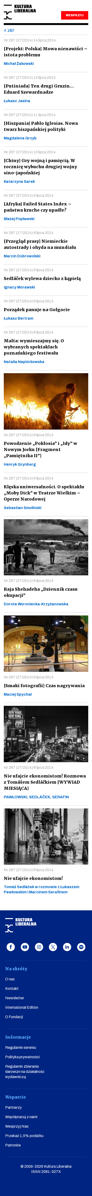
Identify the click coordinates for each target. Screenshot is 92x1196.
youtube (25, 947)
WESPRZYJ (74, 15)
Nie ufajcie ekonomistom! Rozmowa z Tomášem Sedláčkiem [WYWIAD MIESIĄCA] (45, 782)
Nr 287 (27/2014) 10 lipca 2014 (30, 152)
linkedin (67, 947)
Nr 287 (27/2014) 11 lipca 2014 (30, 115)
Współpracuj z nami (21, 1117)
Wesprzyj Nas (17, 1126)
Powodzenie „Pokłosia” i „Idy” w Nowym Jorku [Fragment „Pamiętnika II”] (40, 449)
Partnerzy (13, 1107)
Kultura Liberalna (20, 12)
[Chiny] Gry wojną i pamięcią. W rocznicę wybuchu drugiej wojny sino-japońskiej (40, 167)
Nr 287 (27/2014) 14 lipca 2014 (30, 40)
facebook (11, 947)
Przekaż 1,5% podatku (24, 1136)
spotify (81, 947)
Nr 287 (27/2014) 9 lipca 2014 (29, 195)
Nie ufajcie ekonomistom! (33, 878)
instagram (39, 947)
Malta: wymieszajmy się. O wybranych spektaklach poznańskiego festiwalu (34, 347)
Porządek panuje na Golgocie (37, 309)
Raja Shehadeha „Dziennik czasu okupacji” (41, 592)
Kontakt (12, 989)
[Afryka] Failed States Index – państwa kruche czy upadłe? (37, 207)
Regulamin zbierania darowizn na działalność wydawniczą (24, 1071)
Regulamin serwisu (20, 1047)
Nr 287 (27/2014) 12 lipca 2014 (30, 77)
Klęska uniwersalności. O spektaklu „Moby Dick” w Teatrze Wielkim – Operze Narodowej (44, 493)
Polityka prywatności (22, 1057)
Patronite (13, 1145)
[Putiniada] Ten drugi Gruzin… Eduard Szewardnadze (39, 89)
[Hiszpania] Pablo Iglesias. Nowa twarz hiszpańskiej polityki (41, 126)
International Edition (21, 1007)
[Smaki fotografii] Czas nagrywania (44, 685)
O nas (10, 979)
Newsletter (14, 998)
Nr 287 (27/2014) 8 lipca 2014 (29, 233)
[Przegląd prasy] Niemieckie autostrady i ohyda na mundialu (40, 244)
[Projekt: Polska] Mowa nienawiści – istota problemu (46, 52)
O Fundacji (14, 1017)
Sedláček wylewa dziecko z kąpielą (42, 278)
